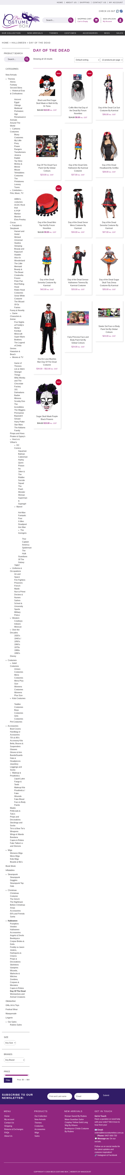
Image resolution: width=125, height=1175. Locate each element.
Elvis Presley (20, 220)
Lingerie (9, 1018)
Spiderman (27, 548)
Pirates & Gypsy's (17, 436)
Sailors (17, 600)
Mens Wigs (15, 856)
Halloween (19, 43)
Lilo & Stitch (19, 369)
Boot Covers (15, 729)
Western (15, 618)
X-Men (21, 521)
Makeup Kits (19, 787)
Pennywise (19, 413)
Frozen (17, 278)
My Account (116, 2)
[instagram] (117, 11)
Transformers (20, 152)
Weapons (14, 831)
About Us (71, 2)
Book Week (11, 866)
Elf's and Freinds (17, 914)
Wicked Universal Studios (18, 240)
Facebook (112, 1155)
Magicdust (86, 1172)
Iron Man (22, 527)
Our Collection (11, 33)
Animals (13, 120)
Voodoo (13, 927)
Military (17, 612)
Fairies (17, 307)
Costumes (70, 33)
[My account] (120, 20)
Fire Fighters (19, 580)
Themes (53, 33)
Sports (17, 609)
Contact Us (99, 2)
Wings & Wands (17, 834)
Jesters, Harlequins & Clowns (15, 953)
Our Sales (12, 1022)
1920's (17, 636)
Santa (12, 917)
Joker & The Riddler (21, 474)
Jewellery (14, 764)
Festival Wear (12, 1009)
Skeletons (14, 965)
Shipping (85, 2)
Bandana (14, 837)
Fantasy (13, 85)
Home (60, 2)
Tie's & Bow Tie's (17, 828)
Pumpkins (14, 924)
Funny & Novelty (17, 310)
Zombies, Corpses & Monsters (14, 982)
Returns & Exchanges (13, 1129)
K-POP (17, 211)
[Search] (70, 20)
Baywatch (18, 416)
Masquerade (11, 1014)
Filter (8, 1080)
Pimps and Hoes (17, 433)
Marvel (19, 507)
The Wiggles (19, 410)
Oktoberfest (11, 1001)
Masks (13, 808)
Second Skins (16, 88)
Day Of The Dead (18, 991)
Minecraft (18, 334)
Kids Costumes (18, 698)
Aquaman (22, 451)
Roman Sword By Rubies (76, 1116)
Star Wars (18, 425)
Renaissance (20, 117)
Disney (13, 656)
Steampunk (13, 874)
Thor (24, 539)
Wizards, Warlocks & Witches (15, 973)
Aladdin (17, 255)
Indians (17, 624)
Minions (17, 398)
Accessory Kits (16, 741)
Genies (13, 348)
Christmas (12, 890)
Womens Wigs (16, 853)
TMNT (17, 565)
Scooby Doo (19, 401)
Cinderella (18, 275)
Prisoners (18, 583)
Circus (13, 222)
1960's (17, 644)
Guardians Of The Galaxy (22, 559)
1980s (17, 650)
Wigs (107, 33)
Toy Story (18, 161)
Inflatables (10, 870)
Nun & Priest (19, 592)
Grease (17, 419)
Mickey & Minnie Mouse (18, 167)
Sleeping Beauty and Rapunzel (19, 249)
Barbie (17, 395)
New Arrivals (35, 33)
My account (9, 1119)
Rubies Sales (16, 1025)
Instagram (102, 1155)
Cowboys (18, 621)
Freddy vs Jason (17, 947)
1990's (17, 653)
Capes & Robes (17, 840)
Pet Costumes (16, 722)
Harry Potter (19, 422)
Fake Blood (19, 799)
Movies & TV (17, 357)
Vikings (17, 105)
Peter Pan (18, 281)
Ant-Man (22, 513)
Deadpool (22, 524)
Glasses (13, 749)
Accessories (90, 33)
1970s (17, 647)
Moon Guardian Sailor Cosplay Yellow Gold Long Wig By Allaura (76, 1122)
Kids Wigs (14, 859)
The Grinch (15, 899)
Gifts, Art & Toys (12, 1005)
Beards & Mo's (16, 862)
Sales (119, 33)
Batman (21, 454)
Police (17, 615)
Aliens (13, 82)
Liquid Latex (19, 779)
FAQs (6, 1133)
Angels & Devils (17, 935)
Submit (106, 1095)
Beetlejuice (15, 938)
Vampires (14, 968)
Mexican (18, 627)
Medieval (18, 108)
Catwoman (23, 457)
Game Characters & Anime (15, 316)
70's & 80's (14, 738)
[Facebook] (121, 11)
